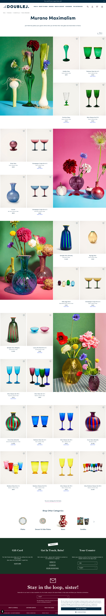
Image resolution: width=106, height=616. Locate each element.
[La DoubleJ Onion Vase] (13, 145)
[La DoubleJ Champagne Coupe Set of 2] (40, 145)
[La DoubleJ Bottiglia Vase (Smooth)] (66, 237)
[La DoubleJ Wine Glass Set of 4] (40, 375)
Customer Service (31, 607)
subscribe (67, 596)
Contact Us (52, 562)
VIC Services (52, 565)
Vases (63, 529)
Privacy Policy (45, 613)
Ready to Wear (43, 6)
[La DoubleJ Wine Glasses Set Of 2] (93, 99)
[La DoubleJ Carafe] (13, 191)
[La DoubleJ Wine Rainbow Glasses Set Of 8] (93, 467)
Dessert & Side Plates (43, 529)
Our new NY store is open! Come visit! (53, 1)
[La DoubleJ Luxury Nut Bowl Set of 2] (40, 329)
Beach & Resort (59, 6)
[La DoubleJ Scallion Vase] (66, 53)
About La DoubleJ (13, 607)
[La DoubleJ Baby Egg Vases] (66, 283)
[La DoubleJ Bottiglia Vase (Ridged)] (13, 329)
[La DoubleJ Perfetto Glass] (66, 99)
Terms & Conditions (31, 613)
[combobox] (87, 563)
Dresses (51, 6)
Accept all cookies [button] (81, 608)
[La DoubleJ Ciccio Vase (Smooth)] (13, 421)
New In (36, 6)
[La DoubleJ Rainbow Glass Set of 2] (93, 53)
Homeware (68, 6)
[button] (81, 612)
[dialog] (81, 606)
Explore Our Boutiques (52, 568)
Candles (83, 529)
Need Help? (53, 544)
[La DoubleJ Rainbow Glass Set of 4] (13, 467)
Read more (94, 605)
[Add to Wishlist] (76, 39)
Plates (23, 529)
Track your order (49, 607)
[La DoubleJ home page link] (16, 6)
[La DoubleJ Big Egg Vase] (93, 237)
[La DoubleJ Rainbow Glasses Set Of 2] (40, 467)
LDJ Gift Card (17, 563)
